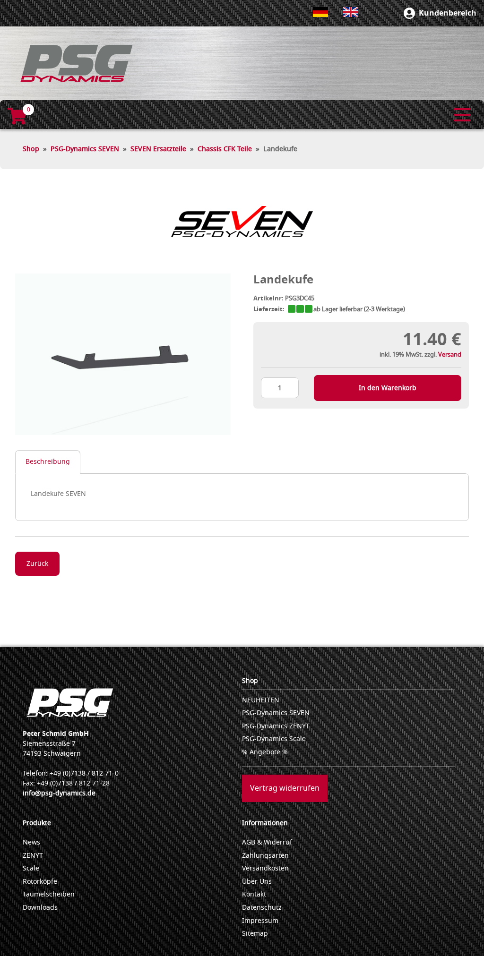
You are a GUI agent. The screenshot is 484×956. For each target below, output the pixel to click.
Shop (31, 149)
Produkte (37, 823)
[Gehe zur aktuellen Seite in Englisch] (350, 12)
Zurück (37, 564)
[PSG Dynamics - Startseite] (76, 63)
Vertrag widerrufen (285, 788)
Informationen (265, 823)
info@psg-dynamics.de (59, 793)
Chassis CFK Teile (225, 149)
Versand (449, 354)
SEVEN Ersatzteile (158, 149)
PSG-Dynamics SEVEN (85, 149)
